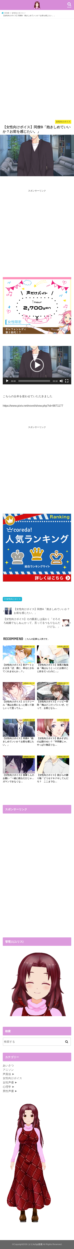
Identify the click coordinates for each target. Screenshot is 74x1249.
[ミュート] (61, 381)
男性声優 (8, 1091)
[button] (37, 365)
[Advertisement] (37, 70)
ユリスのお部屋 (35, 1244)
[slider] (34, 381)
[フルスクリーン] (66, 381)
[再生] (7, 381)
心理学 (7, 1086)
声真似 (7, 1074)
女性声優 (8, 1082)
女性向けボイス (13, 599)
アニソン (8, 1069)
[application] (37, 365)
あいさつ (8, 1065)
